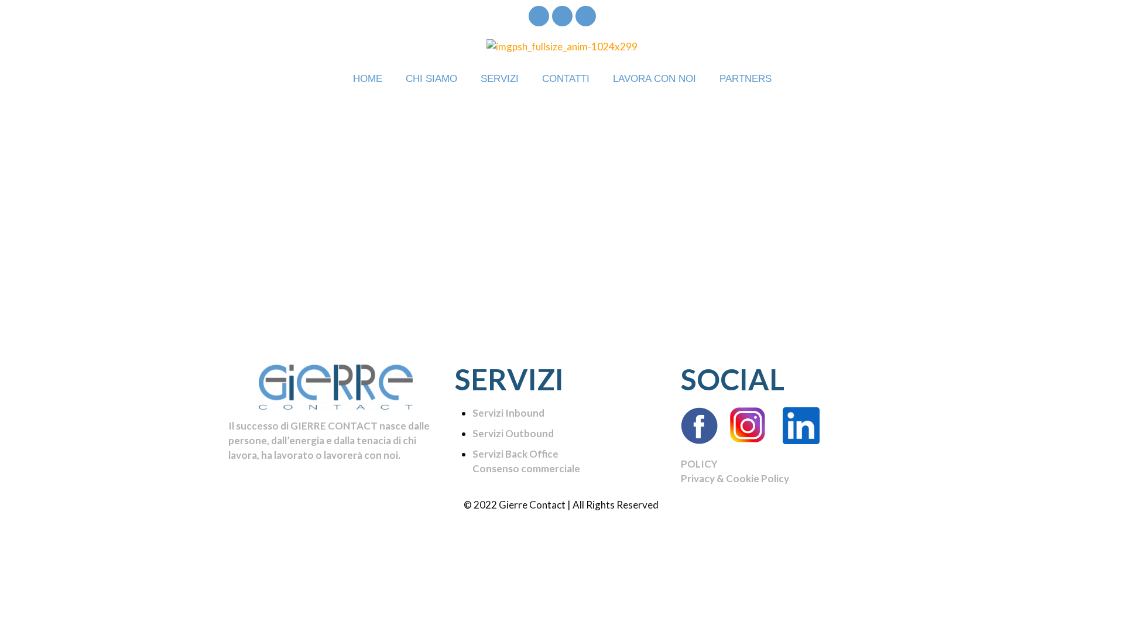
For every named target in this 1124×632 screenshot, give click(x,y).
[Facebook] (539, 16)
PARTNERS (745, 78)
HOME (367, 78)
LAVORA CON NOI (654, 78)
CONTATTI (566, 78)
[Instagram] (562, 16)
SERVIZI (500, 78)
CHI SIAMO (431, 78)
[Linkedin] (585, 16)
